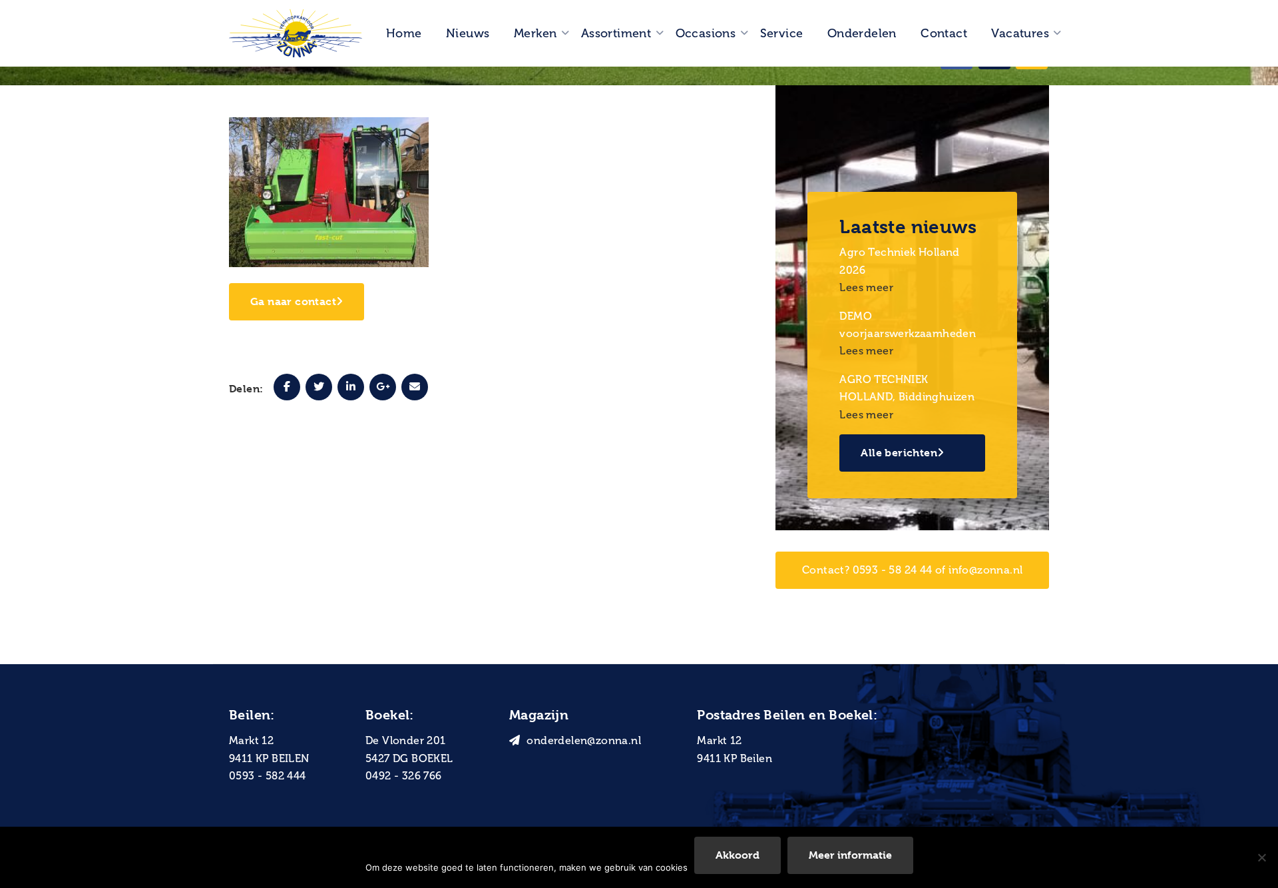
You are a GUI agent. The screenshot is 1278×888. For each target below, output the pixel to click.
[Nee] (1261, 857)
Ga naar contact (293, 301)
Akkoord (737, 855)
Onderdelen (862, 33)
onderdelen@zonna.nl (584, 740)
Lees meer (866, 287)
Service (781, 33)
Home (404, 33)
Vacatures (1020, 33)
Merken (535, 33)
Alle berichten (899, 452)
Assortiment (616, 33)
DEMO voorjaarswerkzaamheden (907, 325)
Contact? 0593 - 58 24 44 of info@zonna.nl (912, 570)
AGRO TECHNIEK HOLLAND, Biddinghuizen (906, 388)
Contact (944, 33)
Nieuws (467, 33)
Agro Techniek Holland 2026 (899, 261)
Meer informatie (850, 855)
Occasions (706, 33)
